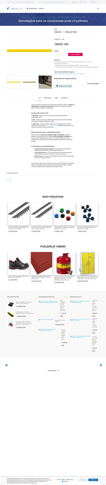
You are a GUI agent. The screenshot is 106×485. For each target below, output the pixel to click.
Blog (22, 2)
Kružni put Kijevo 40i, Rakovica (59, 2)
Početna (23, 17)
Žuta (66, 44)
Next (51, 51)
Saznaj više (83, 479)
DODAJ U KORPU (75, 54)
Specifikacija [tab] (48, 98)
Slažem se (93, 479)
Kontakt (25, 2)
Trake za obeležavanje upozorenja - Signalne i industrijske (44, 17)
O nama (9, 2)
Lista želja (84, 2)
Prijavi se (94, 2)
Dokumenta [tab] (64, 98)
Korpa (76, 2)
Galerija (13, 2)
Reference (17, 2)
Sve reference (52, 370)
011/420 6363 (44, 2)
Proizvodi (33, 9)
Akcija (41, 9)
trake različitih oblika (52, 125)
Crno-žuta (58, 44)
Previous (8, 51)
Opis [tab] (39, 98)
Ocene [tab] (56, 98)
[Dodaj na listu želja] (27, 223)
